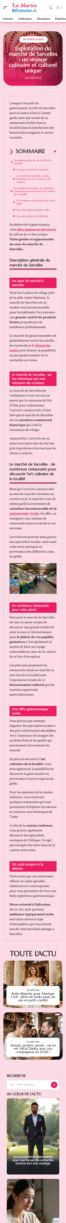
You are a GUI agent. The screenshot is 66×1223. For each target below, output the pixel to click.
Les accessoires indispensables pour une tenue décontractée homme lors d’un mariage (33, 1160)
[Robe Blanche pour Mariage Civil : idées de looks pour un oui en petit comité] (33, 984)
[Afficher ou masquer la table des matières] (51, 152)
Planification (33, 39)
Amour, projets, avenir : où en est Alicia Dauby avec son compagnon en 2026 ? (33, 1048)
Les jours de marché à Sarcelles (32, 169)
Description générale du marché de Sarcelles (32, 162)
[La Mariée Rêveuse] (24, 7)
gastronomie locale (24, 513)
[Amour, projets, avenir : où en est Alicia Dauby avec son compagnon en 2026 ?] (33, 1036)
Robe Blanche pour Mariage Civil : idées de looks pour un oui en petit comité (33, 997)
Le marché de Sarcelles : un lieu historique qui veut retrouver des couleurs (33, 178)
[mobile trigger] (6, 7)
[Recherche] (50, 7)
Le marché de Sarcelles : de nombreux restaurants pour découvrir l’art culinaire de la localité (35, 191)
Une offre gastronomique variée (33, 209)
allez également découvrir (36, 229)
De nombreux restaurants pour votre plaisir (35, 202)
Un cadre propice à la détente (32, 216)
